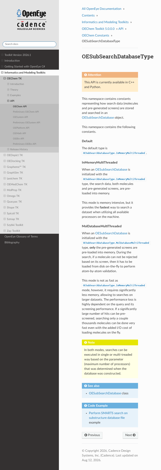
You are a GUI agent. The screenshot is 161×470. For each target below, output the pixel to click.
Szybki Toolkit (15, 225)
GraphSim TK (15, 172)
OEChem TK (14, 78)
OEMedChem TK (17, 184)
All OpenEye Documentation (101, 8)
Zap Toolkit (13, 230)
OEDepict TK (15, 155)
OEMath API (19, 133)
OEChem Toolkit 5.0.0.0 (98, 28)
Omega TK (13, 196)
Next (129, 435)
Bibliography (12, 242)
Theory (14, 90)
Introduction (12, 60)
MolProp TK (14, 190)
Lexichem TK (14, 178)
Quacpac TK (14, 201)
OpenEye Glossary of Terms (21, 236)
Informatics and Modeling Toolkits (25, 72)
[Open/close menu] (2, 55)
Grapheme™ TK (16, 166)
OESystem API (20, 117)
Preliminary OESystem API (26, 123)
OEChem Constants (95, 35)
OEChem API (20, 106)
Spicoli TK (13, 213)
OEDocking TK (16, 161)
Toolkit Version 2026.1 (18, 55)
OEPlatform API (21, 128)
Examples (15, 95)
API (12, 101)
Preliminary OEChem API (26, 112)
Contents (88, 15)
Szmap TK (13, 219)
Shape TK (12, 207)
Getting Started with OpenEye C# (25, 66)
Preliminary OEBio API (24, 144)
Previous (93, 435)
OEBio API (18, 139)
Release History (19, 149)
